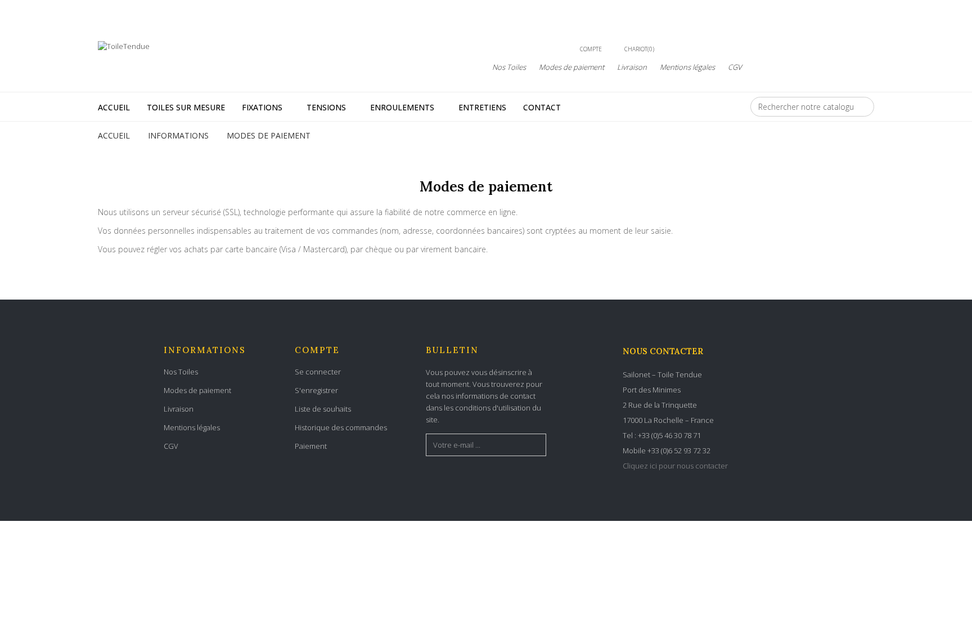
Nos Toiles (509, 67)
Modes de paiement (571, 67)
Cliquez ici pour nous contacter (675, 466)
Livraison (632, 67)
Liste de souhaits (323, 409)
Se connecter (318, 372)
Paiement (311, 446)
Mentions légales (687, 67)
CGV (735, 67)
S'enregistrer (316, 390)
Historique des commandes (341, 427)
